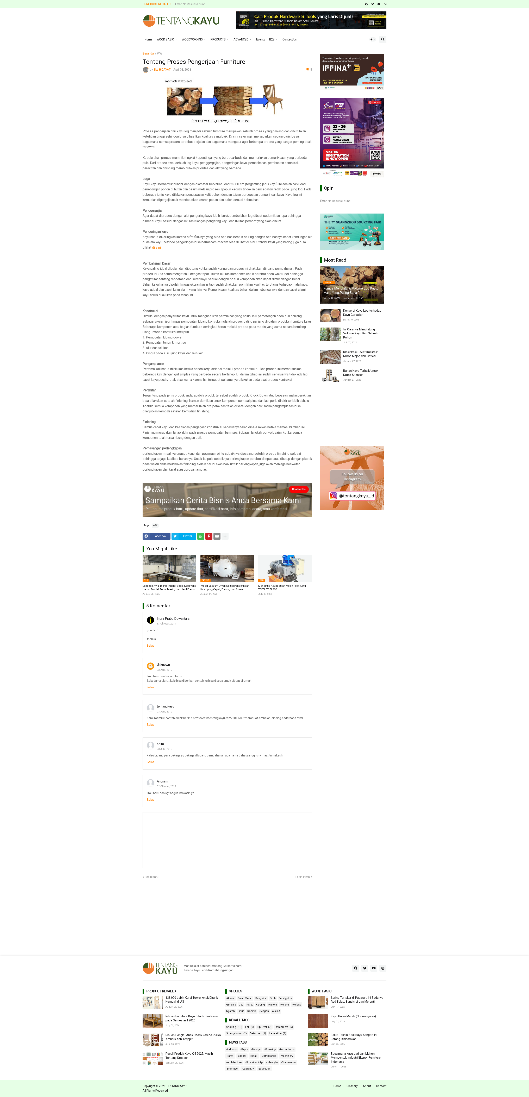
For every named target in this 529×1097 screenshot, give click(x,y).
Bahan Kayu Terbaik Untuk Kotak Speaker (360, 373)
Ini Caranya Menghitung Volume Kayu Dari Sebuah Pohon (360, 333)
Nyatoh (230, 1011)
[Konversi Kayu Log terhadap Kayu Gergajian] (330, 315)
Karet (250, 1004)
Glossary (352, 1086)
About (367, 1086)
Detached (258, 1033)
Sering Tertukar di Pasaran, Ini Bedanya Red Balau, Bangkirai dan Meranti (357, 1000)
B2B (272, 39)
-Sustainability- (254, 1062)
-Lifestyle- (272, 1062)
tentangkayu (165, 706)
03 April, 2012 (164, 669)
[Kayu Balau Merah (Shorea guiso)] (318, 1021)
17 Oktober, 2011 (166, 623)
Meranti (284, 1004)
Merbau (296, 1004)
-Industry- (231, 1049)
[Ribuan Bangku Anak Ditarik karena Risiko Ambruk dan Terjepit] (153, 1040)
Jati (241, 1004)
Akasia (230, 998)
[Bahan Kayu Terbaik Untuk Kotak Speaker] (330, 375)
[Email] (216, 536)
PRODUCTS (218, 39)
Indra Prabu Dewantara (173, 619)
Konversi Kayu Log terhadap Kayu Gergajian (362, 313)
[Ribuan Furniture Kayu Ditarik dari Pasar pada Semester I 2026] (153, 1021)
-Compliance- (269, 1055)
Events (260, 39)
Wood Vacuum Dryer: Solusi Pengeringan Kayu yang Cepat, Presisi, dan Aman (224, 587)
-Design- (256, 1049)
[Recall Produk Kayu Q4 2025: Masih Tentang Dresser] (153, 1058)
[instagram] (385, 4)
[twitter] (372, 4)
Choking (234, 1026)
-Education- (264, 1068)
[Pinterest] (208, 536)
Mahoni (272, 1004)
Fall (249, 1026)
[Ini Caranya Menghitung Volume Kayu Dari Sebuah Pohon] (330, 334)
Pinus (241, 1011)
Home (149, 39)
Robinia (251, 1011)
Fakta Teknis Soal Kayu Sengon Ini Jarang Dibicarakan (354, 1037)
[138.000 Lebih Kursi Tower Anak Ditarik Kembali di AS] (153, 1002)
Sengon (264, 1011)
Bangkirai (261, 998)
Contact (381, 1086)
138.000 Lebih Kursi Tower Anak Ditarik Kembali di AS (192, 1000)
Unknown (163, 665)
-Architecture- (234, 1062)
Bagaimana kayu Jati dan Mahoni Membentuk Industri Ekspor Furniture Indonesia (356, 1058)
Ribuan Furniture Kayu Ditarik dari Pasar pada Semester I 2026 (192, 1018)
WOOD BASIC (165, 39)
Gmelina (231, 1004)
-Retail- (254, 1055)
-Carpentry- (248, 1068)
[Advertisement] (352, 414)
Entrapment (284, 1026)
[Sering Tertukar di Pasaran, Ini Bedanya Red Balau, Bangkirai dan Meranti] (318, 1002)
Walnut (276, 1011)
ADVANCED (241, 39)
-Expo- (244, 1049)
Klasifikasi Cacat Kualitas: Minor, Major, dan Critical (360, 354)
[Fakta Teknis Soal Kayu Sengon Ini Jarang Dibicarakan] (318, 1039)
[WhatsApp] (200, 536)
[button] (372, 39)
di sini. (156, 247)
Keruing (260, 1004)
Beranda (148, 53)
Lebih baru (151, 877)
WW (159, 53)
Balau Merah (245, 998)
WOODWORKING (192, 39)
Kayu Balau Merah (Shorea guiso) (353, 1016)
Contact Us (289, 39)
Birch (273, 998)
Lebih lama (302, 877)
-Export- (242, 1055)
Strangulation (236, 1033)
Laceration (277, 1033)
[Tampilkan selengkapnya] (225, 536)
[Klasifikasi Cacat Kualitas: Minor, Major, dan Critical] (330, 357)
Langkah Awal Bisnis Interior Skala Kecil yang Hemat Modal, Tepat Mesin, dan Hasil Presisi (169, 587)
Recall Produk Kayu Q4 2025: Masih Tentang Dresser (189, 1056)
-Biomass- (232, 1068)
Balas (150, 645)
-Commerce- (288, 1062)
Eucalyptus (285, 998)
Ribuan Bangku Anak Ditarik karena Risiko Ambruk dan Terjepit (193, 1037)
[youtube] (379, 4)
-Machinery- (287, 1055)
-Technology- (286, 1049)
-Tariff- (230, 1055)
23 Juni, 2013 (164, 749)
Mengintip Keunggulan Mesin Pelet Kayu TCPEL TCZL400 (282, 587)
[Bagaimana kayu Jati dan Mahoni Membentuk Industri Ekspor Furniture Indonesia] (318, 1058)
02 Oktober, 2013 (166, 786)
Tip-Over (264, 1026)
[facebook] (366, 4)
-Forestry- (270, 1049)
